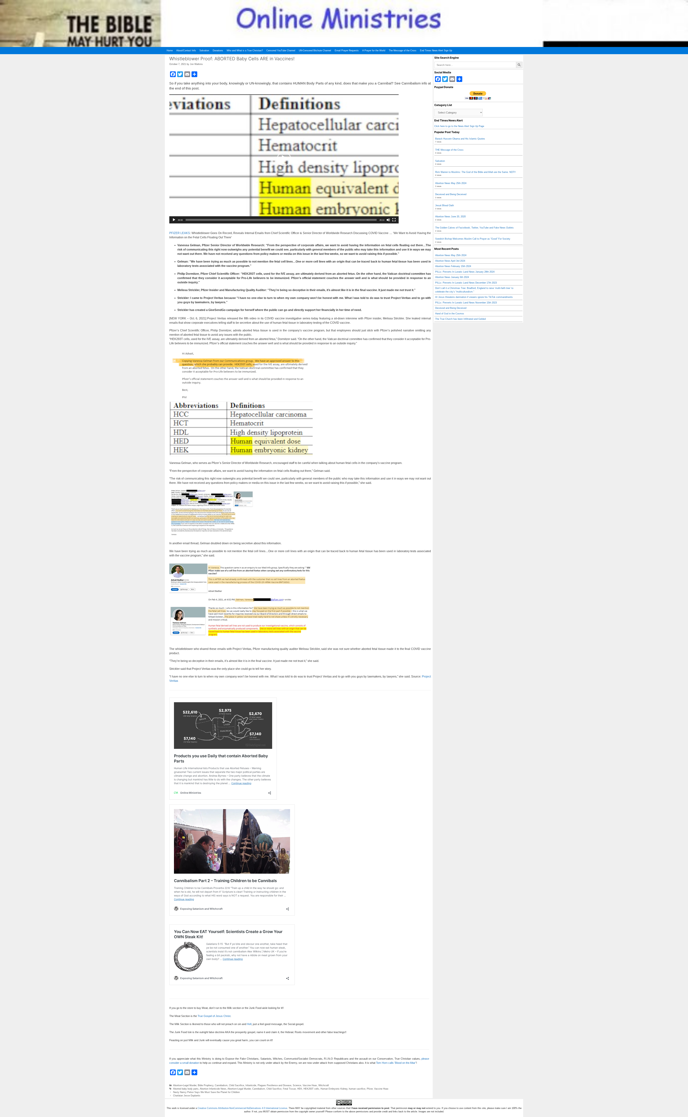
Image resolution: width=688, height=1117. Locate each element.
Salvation (204, 50)
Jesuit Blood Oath (444, 205)
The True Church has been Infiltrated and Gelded (460, 319)
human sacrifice (357, 1088)
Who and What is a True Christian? (245, 50)
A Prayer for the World (373, 50)
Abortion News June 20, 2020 (450, 216)
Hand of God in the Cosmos (449, 313)
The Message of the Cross (402, 50)
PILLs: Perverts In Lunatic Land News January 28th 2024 (464, 271)
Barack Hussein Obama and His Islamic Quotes (460, 138)
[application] (284, 158)
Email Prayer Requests (347, 50)
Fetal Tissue (289, 1088)
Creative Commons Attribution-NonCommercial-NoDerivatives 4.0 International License (242, 1108)
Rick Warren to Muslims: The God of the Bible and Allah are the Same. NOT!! (475, 172)
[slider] (281, 220)
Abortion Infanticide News (213, 1088)
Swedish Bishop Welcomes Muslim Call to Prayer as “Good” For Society (472, 238)
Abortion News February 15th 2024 (453, 266)
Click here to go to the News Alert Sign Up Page (459, 126)
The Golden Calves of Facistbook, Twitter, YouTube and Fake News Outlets (474, 227)
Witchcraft (323, 1085)
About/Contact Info (186, 50)
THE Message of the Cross (449, 149)
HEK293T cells (311, 1088)
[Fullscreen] (394, 220)
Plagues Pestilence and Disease (274, 1085)
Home (170, 50)
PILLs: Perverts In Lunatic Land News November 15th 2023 (466, 302)
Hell (249, 1024)
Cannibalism (221, 1085)
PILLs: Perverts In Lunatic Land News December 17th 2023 (466, 282)
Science (297, 1085)
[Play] (174, 220)
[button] (284, 159)
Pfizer (370, 1088)
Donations (218, 50)
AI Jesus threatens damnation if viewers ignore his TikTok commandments (474, 297)
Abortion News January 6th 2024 (452, 277)
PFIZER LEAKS (179, 233)
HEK (299, 1088)
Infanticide (250, 1085)
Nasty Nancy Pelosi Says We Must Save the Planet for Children (206, 1092)
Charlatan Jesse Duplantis (186, 1095)
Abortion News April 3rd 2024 (450, 260)
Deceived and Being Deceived (450, 194)
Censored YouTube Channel (280, 50)
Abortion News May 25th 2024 (450, 183)
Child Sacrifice (236, 1085)
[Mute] (388, 220)
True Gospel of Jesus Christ (214, 1015)
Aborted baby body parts (186, 1088)
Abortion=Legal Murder (184, 1085)
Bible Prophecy (205, 1085)
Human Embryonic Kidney (334, 1088)
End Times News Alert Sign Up (436, 50)
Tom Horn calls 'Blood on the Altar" (396, 1062)
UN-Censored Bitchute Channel (315, 50)
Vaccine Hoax (310, 1085)
